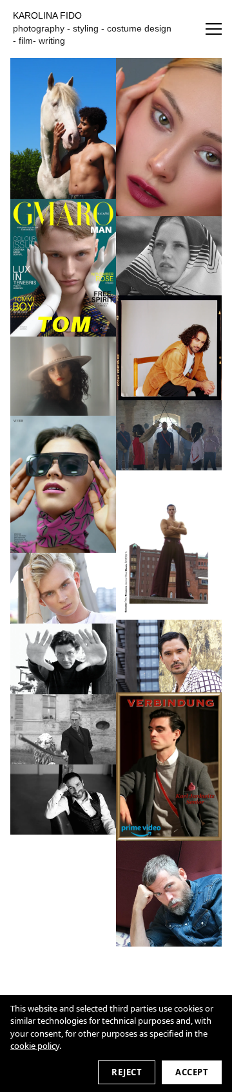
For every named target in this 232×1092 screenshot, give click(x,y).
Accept (191, 1072)
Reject (126, 1072)
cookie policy (34, 1045)
